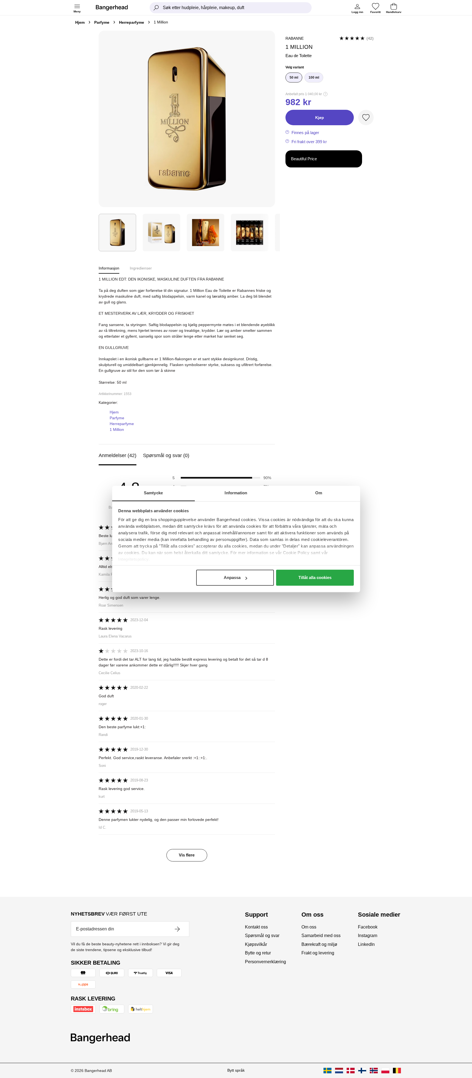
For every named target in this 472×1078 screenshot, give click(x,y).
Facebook (367, 927)
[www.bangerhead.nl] (339, 1070)
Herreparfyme (131, 22)
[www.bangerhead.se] (327, 1070)
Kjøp (319, 117)
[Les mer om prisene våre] (325, 94)
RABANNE (294, 38)
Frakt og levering (317, 953)
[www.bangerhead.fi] (362, 1070)
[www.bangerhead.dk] (350, 1070)
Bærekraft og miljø (319, 944)
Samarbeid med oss (321, 935)
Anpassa (232, 577)
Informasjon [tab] (109, 268)
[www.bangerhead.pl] (385, 1070)
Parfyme (101, 22)
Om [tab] (318, 492)
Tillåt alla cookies (314, 577)
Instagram (367, 935)
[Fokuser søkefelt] (156, 7)
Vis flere (187, 855)
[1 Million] (117, 232)
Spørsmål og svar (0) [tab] (166, 455)
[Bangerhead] (116, 7)
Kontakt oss (256, 927)
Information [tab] (236, 492)
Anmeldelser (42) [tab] (117, 455)
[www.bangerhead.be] (396, 1070)
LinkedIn (366, 944)
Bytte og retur (258, 953)
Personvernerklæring (265, 961)
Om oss (308, 927)
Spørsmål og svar (262, 935)
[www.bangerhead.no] (373, 1070)
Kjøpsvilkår (256, 944)
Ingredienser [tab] (141, 268)
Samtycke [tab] (153, 492)
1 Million (117, 429)
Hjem (80, 22)
